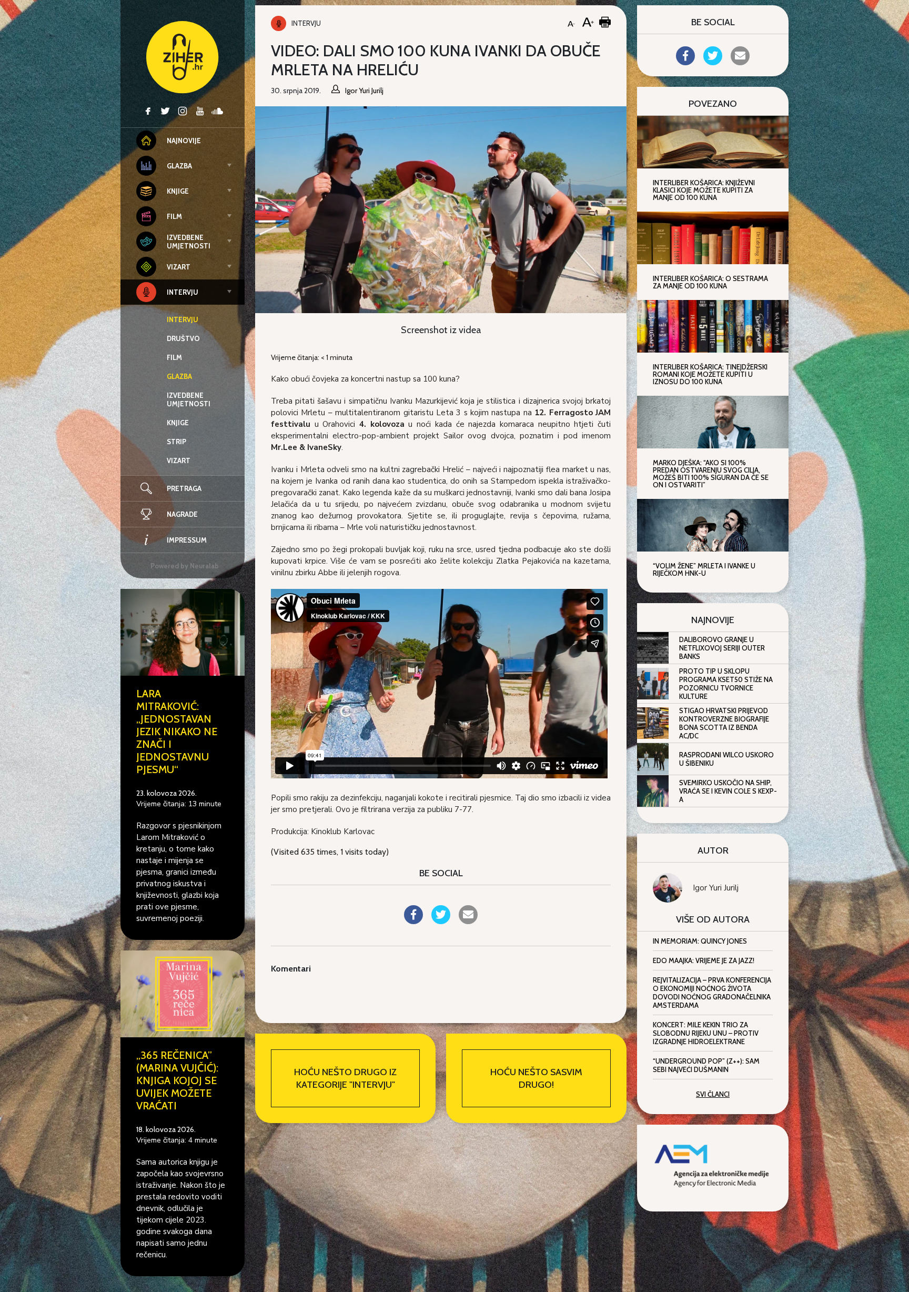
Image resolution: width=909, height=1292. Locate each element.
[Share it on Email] (468, 921)
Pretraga (184, 488)
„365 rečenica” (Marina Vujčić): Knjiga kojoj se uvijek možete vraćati (177, 1080)
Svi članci (713, 1094)
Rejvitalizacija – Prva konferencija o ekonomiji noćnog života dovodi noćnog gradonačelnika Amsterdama (712, 992)
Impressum (187, 540)
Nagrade (182, 514)
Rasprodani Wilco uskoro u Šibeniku (726, 758)
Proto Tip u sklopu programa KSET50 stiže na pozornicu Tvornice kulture (726, 683)
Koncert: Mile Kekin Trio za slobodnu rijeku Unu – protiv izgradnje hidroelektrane (706, 1033)
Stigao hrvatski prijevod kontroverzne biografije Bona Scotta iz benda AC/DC (724, 723)
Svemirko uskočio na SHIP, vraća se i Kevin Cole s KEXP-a (728, 791)
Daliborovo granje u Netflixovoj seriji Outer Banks (722, 647)
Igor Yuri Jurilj (716, 888)
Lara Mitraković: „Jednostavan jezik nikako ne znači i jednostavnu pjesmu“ (176, 731)
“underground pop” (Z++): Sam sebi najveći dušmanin (706, 1065)
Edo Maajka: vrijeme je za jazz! (703, 960)
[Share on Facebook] (413, 921)
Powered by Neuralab (184, 566)
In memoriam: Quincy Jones (700, 941)
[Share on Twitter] (440, 921)
